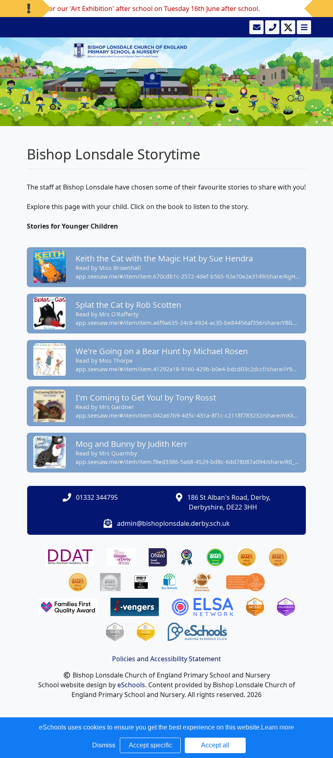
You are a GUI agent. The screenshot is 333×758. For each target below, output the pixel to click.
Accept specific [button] (150, 745)
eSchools (131, 684)
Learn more (277, 727)
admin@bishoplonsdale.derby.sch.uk (173, 523)
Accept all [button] (215, 745)
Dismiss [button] (103, 745)
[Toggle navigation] (303, 27)
